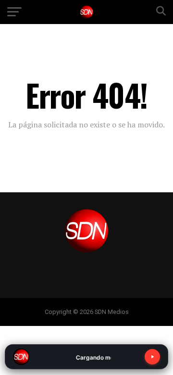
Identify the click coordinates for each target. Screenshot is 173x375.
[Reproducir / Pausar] (152, 356)
